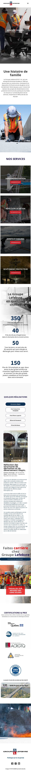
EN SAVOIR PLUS (15, 182)
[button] (28, 3)
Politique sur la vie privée (15, 758)
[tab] (15, 404)
